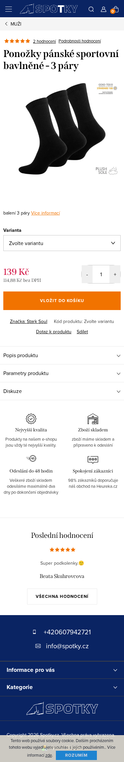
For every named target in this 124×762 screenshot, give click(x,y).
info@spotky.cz (67, 646)
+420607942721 (67, 632)
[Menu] (8, 8)
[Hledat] (91, 8)
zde (48, 755)
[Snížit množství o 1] (87, 274)
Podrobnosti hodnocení (80, 41)
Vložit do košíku (62, 300)
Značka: (28, 321)
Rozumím (76, 755)
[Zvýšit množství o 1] (114, 274)
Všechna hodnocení (62, 596)
